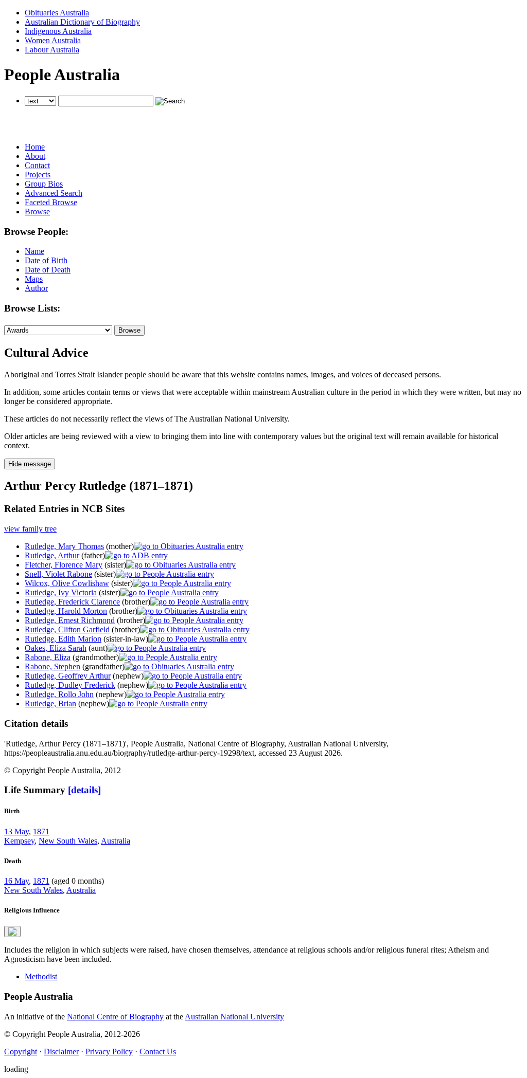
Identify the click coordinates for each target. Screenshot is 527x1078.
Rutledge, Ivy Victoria (61, 592)
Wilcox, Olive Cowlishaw (67, 583)
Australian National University (234, 1016)
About (35, 156)
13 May (16, 831)
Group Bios (44, 183)
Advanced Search (53, 193)
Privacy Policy (109, 1051)
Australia (115, 840)
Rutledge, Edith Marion (63, 638)
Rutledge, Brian (50, 703)
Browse (37, 211)
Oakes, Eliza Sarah (55, 648)
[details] (84, 789)
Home (35, 146)
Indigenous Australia (58, 31)
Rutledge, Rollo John (59, 694)
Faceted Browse (51, 202)
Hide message (29, 464)
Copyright (20, 1051)
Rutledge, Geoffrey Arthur (68, 675)
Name (34, 251)
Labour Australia (52, 49)
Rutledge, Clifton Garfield (67, 629)
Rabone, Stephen (52, 666)
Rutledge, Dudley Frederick (70, 685)
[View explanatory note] (12, 931)
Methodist (41, 976)
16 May (16, 880)
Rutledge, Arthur (52, 555)
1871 (41, 831)
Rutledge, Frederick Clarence (72, 601)
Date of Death (48, 269)
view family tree (30, 528)
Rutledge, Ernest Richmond (70, 620)
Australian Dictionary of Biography (82, 21)
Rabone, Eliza (48, 657)
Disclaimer (61, 1051)
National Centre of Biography (115, 1016)
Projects (37, 174)
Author (36, 288)
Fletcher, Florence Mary (63, 564)
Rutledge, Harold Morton (66, 611)
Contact (37, 165)
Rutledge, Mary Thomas (64, 546)
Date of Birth (46, 260)
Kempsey (19, 840)
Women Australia (53, 40)
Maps (34, 279)
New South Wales (68, 840)
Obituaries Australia (57, 12)
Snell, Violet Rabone (58, 574)
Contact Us (157, 1051)
